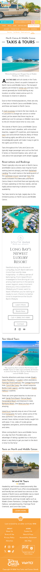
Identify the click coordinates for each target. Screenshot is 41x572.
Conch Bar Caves (12, 385)
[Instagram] (20, 329)
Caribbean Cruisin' (12, 176)
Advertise (9, 541)
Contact (20, 324)
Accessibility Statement (28, 537)
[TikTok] (13, 551)
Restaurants (25, 29)
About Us (9, 531)
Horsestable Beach (9, 401)
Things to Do (15, 29)
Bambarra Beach (8, 403)
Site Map (28, 541)
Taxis (32, 32)
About (9, 25)
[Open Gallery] (20, 71)
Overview (9, 32)
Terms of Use (9, 534)
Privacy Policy (9, 537)
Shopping (34, 29)
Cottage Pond (30, 382)
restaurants (10, 414)
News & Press (28, 534)
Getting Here (22, 25)
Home (4, 25)
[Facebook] (15, 329)
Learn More (20, 305)
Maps (14, 25)
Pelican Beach (26, 398)
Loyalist (20, 380)
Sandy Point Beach (13, 398)
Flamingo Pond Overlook (11, 382)
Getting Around (33, 25)
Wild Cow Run (23, 403)
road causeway (9, 111)
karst (4, 134)
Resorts (6, 29)
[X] (5, 551)
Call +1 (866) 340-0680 (20, 317)
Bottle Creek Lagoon (10, 388)
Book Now (20, 311)
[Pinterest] (13, 547)
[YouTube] (9, 551)
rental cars (23, 88)
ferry (29, 176)
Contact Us (28, 531)
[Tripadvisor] (24, 329)
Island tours (6, 411)
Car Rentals (16, 32)
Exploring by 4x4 (25, 32)
